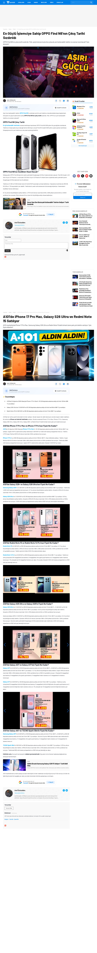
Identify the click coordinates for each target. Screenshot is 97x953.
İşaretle (16, 819)
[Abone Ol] (67, 100)
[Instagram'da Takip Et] (78, 175)
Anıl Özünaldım (11, 100)
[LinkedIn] (67, 222)
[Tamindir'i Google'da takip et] (36, 214)
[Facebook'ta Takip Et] (74, 175)
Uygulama (21, 2)
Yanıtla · (11, 819)
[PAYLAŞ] (56, 102)
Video (51, 2)
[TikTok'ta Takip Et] (90, 175)
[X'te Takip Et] (82, 175)
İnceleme (44, 2)
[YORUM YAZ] (64, 102)
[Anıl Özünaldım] (9, 222)
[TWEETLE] (60, 102)
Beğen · (7, 819)
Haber (36, 2)
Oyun (29, 2)
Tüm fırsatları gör (83, 145)
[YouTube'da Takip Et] (86, 175)
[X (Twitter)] (64, 222)
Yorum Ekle (9, 808)
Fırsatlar (60, 2)
